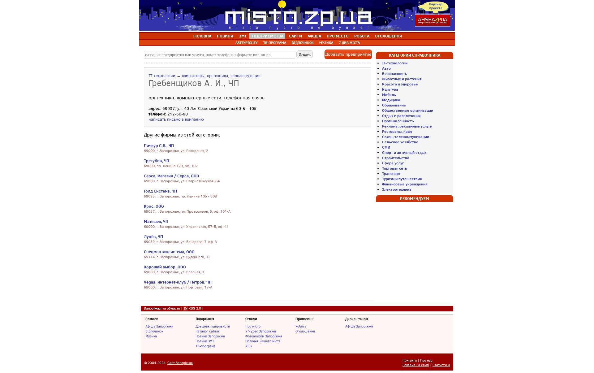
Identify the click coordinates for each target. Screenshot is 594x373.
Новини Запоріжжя (210, 336)
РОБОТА (361, 36)
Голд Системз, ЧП (160, 191)
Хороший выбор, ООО (165, 267)
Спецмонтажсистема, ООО (169, 251)
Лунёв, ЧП (153, 236)
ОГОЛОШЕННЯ (388, 36)
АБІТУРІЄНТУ (246, 43)
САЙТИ (295, 36)
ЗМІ (243, 36)
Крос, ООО (154, 206)
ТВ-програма (206, 346)
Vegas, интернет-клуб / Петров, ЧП (178, 282)
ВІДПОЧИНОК (303, 43)
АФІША (314, 36)
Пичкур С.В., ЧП (159, 145)
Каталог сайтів (207, 331)
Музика (151, 336)
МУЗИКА (326, 43)
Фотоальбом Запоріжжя (263, 336)
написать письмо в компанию (176, 119)
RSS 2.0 (195, 308)
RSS (248, 346)
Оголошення (305, 331)
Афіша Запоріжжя (159, 326)
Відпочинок (154, 331)
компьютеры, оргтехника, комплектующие (221, 75)
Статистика (441, 365)
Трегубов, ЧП (156, 160)
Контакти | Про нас (417, 360)
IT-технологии (161, 75)
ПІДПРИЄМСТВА (267, 36)
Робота (300, 326)
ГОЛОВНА (202, 36)
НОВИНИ (225, 36)
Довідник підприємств (213, 326)
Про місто (252, 326)
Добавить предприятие (348, 54)
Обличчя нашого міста (263, 341)
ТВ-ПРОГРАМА (274, 43)
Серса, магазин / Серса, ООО (171, 176)
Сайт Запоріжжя (180, 363)
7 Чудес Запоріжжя (260, 331)
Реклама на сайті (415, 365)
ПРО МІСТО (338, 36)
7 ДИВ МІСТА (349, 43)
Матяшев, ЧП (156, 221)
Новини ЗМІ (205, 341)
